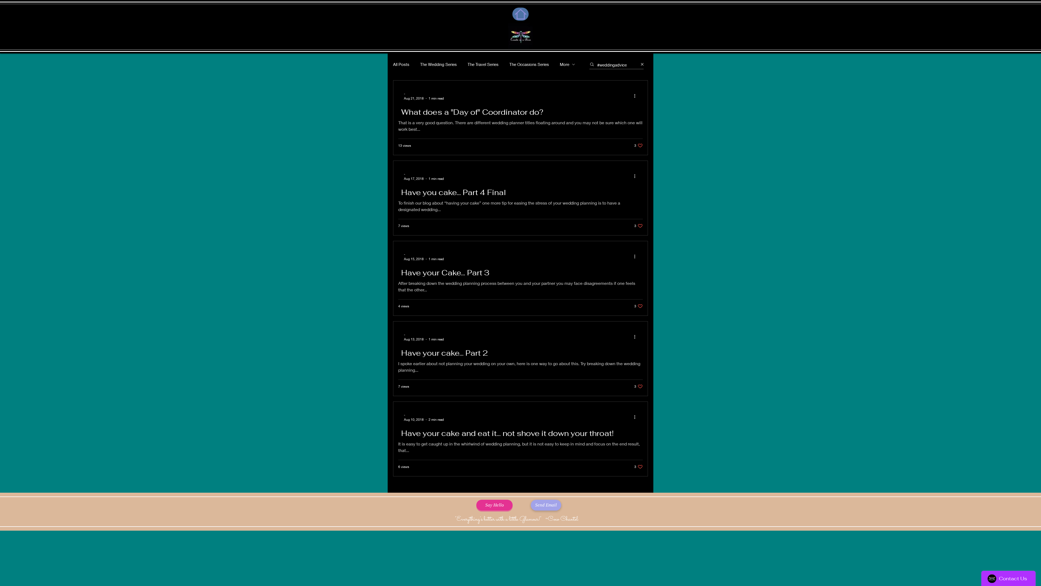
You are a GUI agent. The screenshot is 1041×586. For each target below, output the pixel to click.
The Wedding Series (438, 64)
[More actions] (636, 96)
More (564, 64)
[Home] (520, 14)
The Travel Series (483, 64)
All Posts (401, 64)
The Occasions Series (529, 64)
